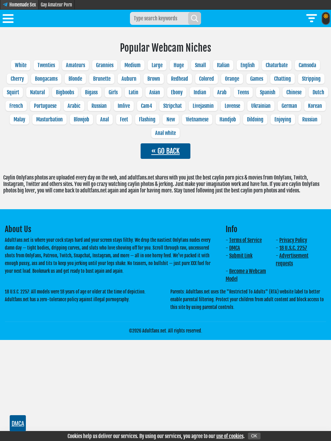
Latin (133, 92)
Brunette (102, 79)
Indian (200, 92)
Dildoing (255, 119)
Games (256, 79)
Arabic (74, 106)
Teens (243, 92)
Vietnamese (197, 119)
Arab (222, 92)
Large (157, 65)
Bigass (91, 92)
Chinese (294, 92)
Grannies (104, 65)
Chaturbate (277, 65)
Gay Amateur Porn (56, 4)
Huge (179, 65)
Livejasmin (203, 106)
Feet (124, 119)
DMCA (234, 248)
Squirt (13, 92)
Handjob (227, 119)
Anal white (165, 133)
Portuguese (45, 106)
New (170, 119)
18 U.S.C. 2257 (293, 248)
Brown (153, 79)
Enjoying (282, 119)
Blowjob (81, 119)
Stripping (311, 79)
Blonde (75, 79)
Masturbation (49, 119)
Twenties (46, 65)
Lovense (232, 106)
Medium (132, 65)
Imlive (124, 106)
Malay (19, 119)
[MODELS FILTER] (311, 18)
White (21, 65)
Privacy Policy (293, 240)
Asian (154, 92)
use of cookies (229, 436)
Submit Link (240, 255)
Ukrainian (261, 106)
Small (200, 65)
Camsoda (307, 65)
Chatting (282, 79)
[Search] (194, 18)
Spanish (267, 92)
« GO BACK (165, 151)
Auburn (129, 79)
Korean (315, 106)
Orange (232, 79)
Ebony (177, 92)
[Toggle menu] (8, 19)
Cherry (17, 79)
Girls (113, 92)
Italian (223, 65)
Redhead (179, 79)
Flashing (147, 119)
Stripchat (172, 106)
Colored (206, 79)
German (289, 106)
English (247, 65)
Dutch (318, 92)
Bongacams (46, 79)
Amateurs (75, 65)
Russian (99, 106)
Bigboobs (65, 92)
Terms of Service (245, 240)
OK (254, 436)
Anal (104, 119)
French (16, 106)
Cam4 (146, 106)
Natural (37, 92)
